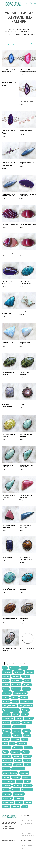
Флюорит (27, 786)
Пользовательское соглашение (25, 829)
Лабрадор (28, 718)
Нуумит (5, 739)
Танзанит (16, 777)
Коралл (24, 714)
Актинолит (18, 672)
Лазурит (6, 723)
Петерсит (6, 756)
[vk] (14, 823)
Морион (27, 731)
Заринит (24, 697)
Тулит (27, 781)
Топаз (19, 781)
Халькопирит (27, 790)
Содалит (6, 769)
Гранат (5, 697)
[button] (27, 3)
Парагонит (21, 744)
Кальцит (25, 710)
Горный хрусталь (20, 693)
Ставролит (24, 773)
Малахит (6, 731)
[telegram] (9, 823)
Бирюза (6, 685)
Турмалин (6, 786)
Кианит (15, 714)
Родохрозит (7, 760)
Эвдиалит (15, 807)
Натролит (17, 735)
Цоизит (28, 802)
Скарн (27, 765)
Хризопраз (19, 798)
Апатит (5, 681)
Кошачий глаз (8, 718)
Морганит (16, 731)
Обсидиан (15, 739)
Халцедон (15, 790)
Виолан (5, 689)
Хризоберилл (18, 794)
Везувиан (27, 685)
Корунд (27, 760)
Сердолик (18, 765)
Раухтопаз (17, 756)
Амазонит (29, 672)
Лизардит (6, 727)
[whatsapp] (12, 823)
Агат (4, 668)
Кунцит (19, 718)
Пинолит (28, 748)
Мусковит (6, 735)
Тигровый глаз (8, 781)
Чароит (5, 807)
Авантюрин (14, 668)
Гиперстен (7, 693)
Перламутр (17, 748)
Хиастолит (6, 794)
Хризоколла (7, 798)
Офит (12, 744)
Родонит (27, 756)
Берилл (27, 681)
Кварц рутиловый (25, 706)
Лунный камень (19, 727)
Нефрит (27, 735)
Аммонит (26, 676)
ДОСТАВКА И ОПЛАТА (26, 820)
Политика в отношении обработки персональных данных (27, 824)
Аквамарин (7, 672)
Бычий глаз (16, 685)
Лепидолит (27, 723)
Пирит (5, 752)
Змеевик (6, 702)
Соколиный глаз (18, 769)
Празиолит (15, 752)
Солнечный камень (10, 773)
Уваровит (17, 786)
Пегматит (6, 748)
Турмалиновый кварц (11, 710)
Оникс (25, 739)
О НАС (22, 818)
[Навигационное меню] (35, 3)
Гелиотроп (16, 689)
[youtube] (6, 823)
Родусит (18, 760)
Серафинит (7, 765)
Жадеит (14, 697)
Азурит (24, 668)
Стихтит (6, 777)
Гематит (26, 689)
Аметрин (16, 676)
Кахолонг (6, 714)
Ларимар (16, 723)
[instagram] (3, 823)
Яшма (25, 807)
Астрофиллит (16, 681)
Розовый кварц (26, 702)
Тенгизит (26, 777)
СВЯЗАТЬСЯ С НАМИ (7, 843)
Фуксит (5, 790)
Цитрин (19, 802)
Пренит (25, 752)
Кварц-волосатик (9, 706)
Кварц (15, 702)
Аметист (6, 676)
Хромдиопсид (8, 802)
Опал (5, 744)
